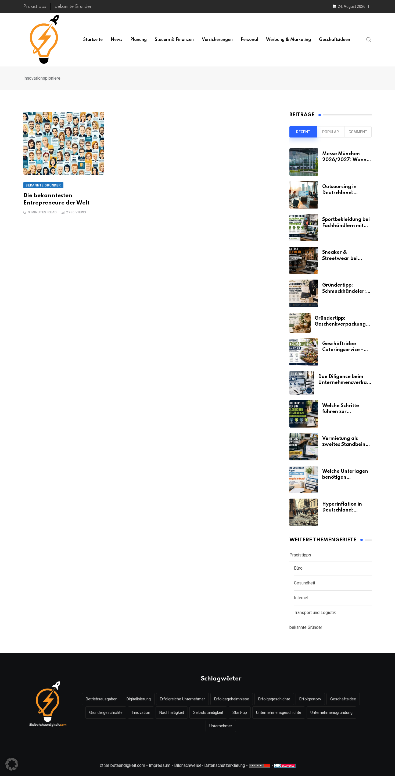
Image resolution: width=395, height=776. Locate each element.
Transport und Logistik (315, 612)
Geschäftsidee (343, 699)
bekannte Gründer (73, 7)
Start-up (239, 712)
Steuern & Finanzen (174, 40)
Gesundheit (304, 582)
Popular (330, 132)
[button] (12, 764)
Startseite (93, 40)
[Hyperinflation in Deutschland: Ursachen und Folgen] (303, 512)
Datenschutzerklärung (224, 765)
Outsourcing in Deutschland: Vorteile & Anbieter (345, 192)
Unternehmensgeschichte (278, 712)
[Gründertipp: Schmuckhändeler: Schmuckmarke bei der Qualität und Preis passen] (303, 293)
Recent (303, 132)
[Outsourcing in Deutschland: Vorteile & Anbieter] (303, 195)
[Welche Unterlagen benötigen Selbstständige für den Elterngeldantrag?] (303, 479)
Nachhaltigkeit (171, 712)
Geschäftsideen (334, 40)
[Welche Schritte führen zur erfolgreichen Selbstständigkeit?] (303, 414)
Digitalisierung (139, 699)
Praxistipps (34, 7)
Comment (358, 132)
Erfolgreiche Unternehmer (182, 699)
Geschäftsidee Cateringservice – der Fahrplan (343, 349)
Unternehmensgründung (331, 712)
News (116, 40)
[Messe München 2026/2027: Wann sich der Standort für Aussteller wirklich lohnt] (303, 162)
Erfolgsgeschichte (274, 699)
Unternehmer (220, 726)
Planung (138, 40)
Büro (298, 568)
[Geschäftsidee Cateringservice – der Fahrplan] (303, 352)
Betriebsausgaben (101, 699)
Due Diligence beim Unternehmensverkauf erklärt (345, 382)
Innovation (141, 712)
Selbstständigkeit (208, 712)
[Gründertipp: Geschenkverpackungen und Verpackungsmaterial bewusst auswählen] (300, 323)
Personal (249, 40)
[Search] (369, 39)
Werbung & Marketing (288, 40)
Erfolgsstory (310, 699)
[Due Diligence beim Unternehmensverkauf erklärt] (301, 383)
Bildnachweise (188, 765)
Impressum (159, 765)
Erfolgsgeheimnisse (231, 699)
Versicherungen (217, 40)
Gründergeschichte (106, 712)
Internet (301, 597)
